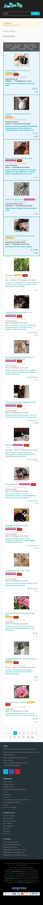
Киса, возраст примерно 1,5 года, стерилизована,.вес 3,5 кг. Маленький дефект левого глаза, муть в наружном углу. (20, 495)
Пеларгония (9, 622)
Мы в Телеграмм (8, 826)
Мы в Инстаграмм (8, 815)
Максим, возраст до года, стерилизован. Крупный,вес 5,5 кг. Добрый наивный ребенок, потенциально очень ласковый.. (20, 454)
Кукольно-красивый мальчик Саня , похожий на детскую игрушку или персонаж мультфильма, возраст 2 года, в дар (21, 372)
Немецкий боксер (11, 79)
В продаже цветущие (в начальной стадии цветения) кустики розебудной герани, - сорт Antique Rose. (20, 628)
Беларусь (14, 280)
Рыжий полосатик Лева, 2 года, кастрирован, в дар (17, 571)
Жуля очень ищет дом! (14, 199)
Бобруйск (8, 81)
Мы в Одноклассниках (10, 821)
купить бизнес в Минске (24, 882)
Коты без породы (11, 165)
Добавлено (16, 47)
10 (24, 737)
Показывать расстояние (23, 81)
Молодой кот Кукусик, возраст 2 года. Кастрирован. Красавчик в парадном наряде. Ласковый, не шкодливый (20, 540)
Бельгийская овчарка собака (15, 242)
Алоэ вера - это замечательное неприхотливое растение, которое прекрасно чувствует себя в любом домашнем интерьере (20, 284)
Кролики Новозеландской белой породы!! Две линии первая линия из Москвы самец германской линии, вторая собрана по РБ (21, 128)
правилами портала (17, 871)
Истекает (27, 47)
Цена (8, 47)
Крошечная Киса (11, 484)
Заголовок (8, 45)
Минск (7, 167)
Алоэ (7, 280)
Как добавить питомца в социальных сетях (16, 799)
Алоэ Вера (9, 275)
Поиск (35, 13)
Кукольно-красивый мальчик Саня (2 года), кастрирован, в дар (19, 358)
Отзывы (30, 49)
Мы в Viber (6, 828)
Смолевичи (9, 206)
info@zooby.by (9, 878)
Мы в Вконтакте (8, 818)
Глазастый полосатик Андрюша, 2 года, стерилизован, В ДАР (20, 403)
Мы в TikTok (6, 833)
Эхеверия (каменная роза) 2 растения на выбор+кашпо (21, 659)
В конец (32, 737)
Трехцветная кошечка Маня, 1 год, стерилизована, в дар (18, 313)
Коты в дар (9, 450)
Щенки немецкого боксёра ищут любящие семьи (18, 71)
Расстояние (22, 49)
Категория (18, 45)
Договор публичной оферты (12, 802)
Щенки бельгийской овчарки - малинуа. (18, 246)
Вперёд (28, 737)
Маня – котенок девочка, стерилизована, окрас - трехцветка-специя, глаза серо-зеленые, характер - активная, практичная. (21, 327)
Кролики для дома (11, 122)
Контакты (6, 797)
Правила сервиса (8, 787)
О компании (6, 794)
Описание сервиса (8, 784)
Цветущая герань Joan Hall (15, 702)
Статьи (5, 792)
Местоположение (30, 45)
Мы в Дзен (6, 831)
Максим (8, 445)
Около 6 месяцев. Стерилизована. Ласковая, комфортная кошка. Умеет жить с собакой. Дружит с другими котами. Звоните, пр (20, 172)
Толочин (8, 124)
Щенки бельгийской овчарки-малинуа (20, 236)
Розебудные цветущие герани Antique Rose (20, 614)
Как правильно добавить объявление (14, 789)
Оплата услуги (7, 781)
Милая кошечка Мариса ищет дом (18, 158)
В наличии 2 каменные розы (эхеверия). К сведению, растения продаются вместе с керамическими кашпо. (19, 672)
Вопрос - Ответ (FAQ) (9, 807)
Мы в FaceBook (8, 823)
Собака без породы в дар (14, 204)
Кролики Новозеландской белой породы (17, 115)
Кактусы (8, 667)
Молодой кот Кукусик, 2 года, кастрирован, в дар (16, 526)
